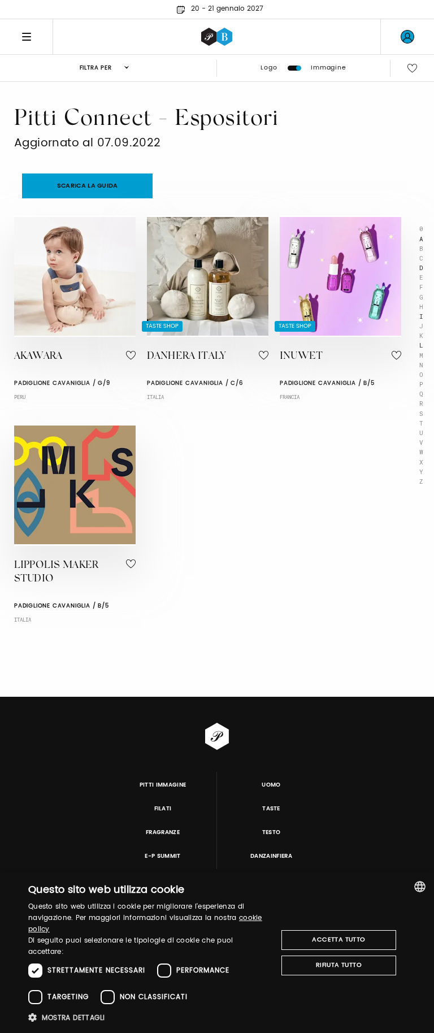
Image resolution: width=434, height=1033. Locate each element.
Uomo (271, 784)
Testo (271, 832)
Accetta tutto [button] (338, 940)
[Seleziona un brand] (216, 37)
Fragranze (163, 832)
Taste (271, 808)
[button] (149, 1017)
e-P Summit (162, 856)
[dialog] (217, 953)
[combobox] (420, 886)
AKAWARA (38, 356)
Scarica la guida (87, 186)
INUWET (301, 356)
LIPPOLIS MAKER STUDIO (56, 573)
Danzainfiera (271, 856)
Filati (163, 808)
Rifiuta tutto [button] (339, 965)
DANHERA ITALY (186, 356)
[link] (407, 36)
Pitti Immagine (163, 784)
